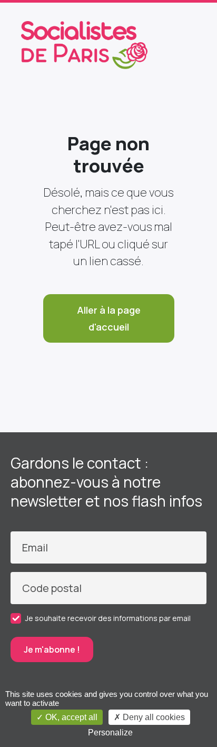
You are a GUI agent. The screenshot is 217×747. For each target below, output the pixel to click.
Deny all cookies (153, 717)
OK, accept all (70, 717)
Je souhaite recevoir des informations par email (108, 618)
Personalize (110, 732)
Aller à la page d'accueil (109, 318)
